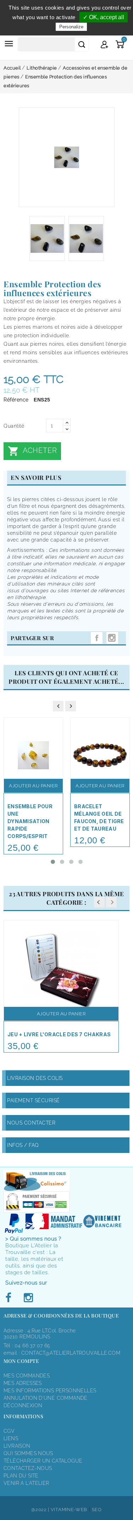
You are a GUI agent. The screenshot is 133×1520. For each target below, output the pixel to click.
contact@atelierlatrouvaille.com (70, 1353)
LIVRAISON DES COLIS (35, 1078)
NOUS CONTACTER (31, 1123)
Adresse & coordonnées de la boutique (61, 1315)
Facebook (10, 1298)
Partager (96, 638)
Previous (99, 902)
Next (111, 902)
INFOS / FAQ (23, 1145)
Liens (11, 1438)
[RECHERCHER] (81, 44)
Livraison (17, 1446)
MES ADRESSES (23, 1383)
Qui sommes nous (28, 1453)
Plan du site (21, 1476)
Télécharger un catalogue (43, 1461)
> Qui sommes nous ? (33, 1239)
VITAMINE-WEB (69, 1509)
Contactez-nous (28, 1468)
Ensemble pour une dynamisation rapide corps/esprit (29, 821)
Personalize (71, 26)
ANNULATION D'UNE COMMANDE (46, 1398)
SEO (97, 1509)
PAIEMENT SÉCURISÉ (33, 1100)
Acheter (32, 451)
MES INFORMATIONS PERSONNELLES (50, 1390)
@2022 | (41, 1509)
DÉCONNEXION (23, 1405)
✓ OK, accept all (103, 17)
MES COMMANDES (27, 1375)
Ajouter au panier (33, 785)
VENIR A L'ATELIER (26, 1483)
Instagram (112, 638)
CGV (9, 1431)
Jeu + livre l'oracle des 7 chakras (59, 1034)
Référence (16, 400)
